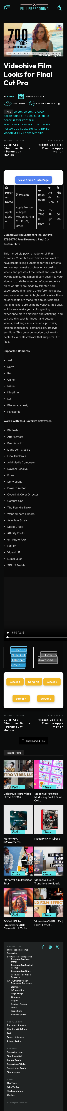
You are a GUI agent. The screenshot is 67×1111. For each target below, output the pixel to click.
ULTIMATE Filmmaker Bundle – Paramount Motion (17, 150)
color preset (12, 120)
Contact (11, 1095)
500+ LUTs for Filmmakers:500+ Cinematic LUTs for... (16, 925)
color (41, 111)
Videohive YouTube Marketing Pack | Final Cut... (47, 797)
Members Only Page (17, 1029)
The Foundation (15, 1091)
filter (46, 124)
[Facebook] (43, 947)
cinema (18, 111)
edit (25, 120)
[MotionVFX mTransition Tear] (18, 861)
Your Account (14, 1072)
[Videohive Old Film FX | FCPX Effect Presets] (49, 902)
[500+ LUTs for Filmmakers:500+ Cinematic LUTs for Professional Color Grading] (18, 902)
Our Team (12, 1083)
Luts (37, 129)
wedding (38, 133)
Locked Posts (14, 1060)
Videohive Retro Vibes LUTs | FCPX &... (17, 795)
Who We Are (13, 1087)
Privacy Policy (14, 1041)
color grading (39, 116)
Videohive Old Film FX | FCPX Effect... (48, 923)
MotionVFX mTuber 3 (47, 838)
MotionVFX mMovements (12, 840)
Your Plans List (14, 1056)
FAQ (9, 1033)
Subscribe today (15, 1052)
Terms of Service (15, 1037)
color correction (16, 116)
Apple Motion (16, 787)
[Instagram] (50, 947)
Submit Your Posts (16, 1068)
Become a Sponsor (16, 1025)
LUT (31, 129)
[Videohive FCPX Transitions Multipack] (49, 861)
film (31, 120)
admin (10, 96)
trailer (46, 129)
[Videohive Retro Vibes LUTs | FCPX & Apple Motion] (18, 774)
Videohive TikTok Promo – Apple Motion (50, 148)
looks (24, 129)
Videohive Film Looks (17, 133)
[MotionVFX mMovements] (18, 819)
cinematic (30, 111)
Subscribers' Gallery (17, 1064)
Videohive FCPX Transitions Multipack (47, 881)
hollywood (11, 129)
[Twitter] (57, 947)
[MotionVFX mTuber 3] (49, 819)
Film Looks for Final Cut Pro (23, 124)
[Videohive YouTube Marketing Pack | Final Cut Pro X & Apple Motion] (49, 774)
